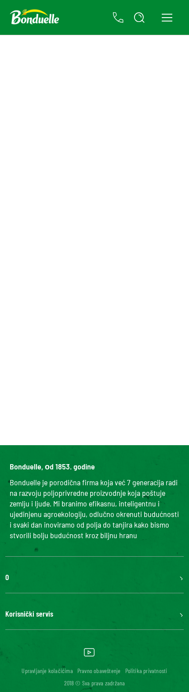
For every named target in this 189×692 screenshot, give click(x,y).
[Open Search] (139, 17)
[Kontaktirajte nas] (118, 17)
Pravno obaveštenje (99, 670)
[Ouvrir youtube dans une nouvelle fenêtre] (89, 655)
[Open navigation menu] (167, 17)
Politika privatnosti (146, 670)
